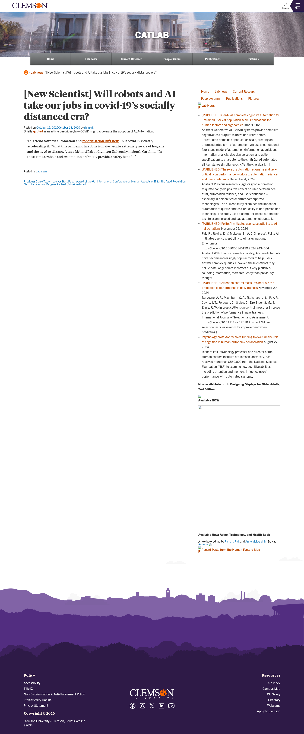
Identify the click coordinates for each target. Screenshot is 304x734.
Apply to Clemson (268, 711)
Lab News (208, 105)
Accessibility (32, 683)
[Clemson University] (30, 9)
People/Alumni (172, 59)
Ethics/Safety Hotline (38, 700)
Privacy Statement (36, 705)
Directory (274, 700)
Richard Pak (232, 541)
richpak (88, 127)
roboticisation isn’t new (100, 140)
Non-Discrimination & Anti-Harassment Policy (54, 694)
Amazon (203, 544)
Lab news (91, 59)
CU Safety (273, 694)
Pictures (253, 59)
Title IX (28, 688)
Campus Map (271, 688)
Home (50, 59)
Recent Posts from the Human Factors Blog (230, 549)
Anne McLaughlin (256, 541)
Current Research (131, 59)
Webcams (273, 705)
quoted (38, 131)
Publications (212, 59)
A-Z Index (273, 683)
